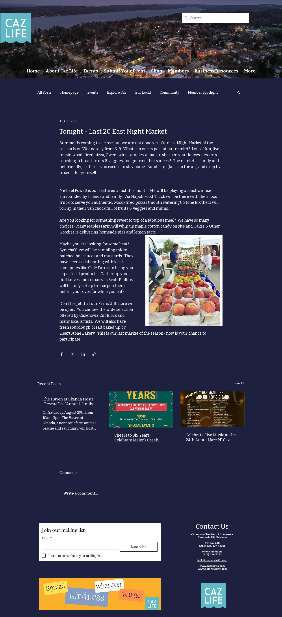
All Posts (44, 92)
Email (47, 538)
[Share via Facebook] (61, 354)
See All (240, 383)
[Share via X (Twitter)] (72, 354)
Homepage (69, 92)
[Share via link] (94, 354)
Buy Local (143, 92)
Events (92, 92)
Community (169, 92)
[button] (239, 92)
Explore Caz (116, 92)
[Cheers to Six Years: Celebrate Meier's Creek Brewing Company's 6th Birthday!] (141, 409)
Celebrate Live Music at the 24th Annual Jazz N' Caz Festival (211, 437)
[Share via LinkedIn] (83, 354)
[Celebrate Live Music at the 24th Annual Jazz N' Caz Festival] (212, 409)
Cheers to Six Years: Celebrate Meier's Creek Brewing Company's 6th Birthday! (136, 438)
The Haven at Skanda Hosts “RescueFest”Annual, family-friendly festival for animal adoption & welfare (69, 401)
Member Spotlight (203, 92)
